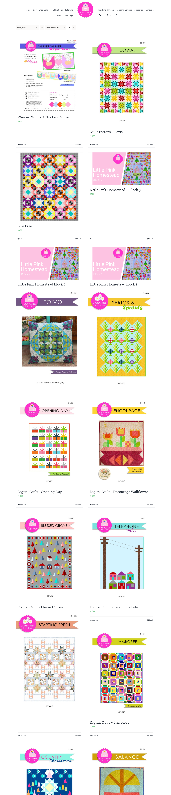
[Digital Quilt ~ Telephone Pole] (121, 557)
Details (79, 145)
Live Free (25, 226)
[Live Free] (49, 186)
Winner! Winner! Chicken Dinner (44, 117)
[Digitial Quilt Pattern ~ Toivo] (49, 338)
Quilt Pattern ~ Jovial (107, 132)
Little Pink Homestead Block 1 (113, 284)
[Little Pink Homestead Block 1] (121, 263)
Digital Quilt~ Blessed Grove (40, 607)
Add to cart (22, 145)
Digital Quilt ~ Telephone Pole (114, 607)
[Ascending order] (42, 27)
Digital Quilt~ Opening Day (40, 491)
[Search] (116, 15)
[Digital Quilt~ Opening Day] (49, 442)
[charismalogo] (85, 2)
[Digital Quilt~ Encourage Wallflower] (121, 442)
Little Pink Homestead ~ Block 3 (115, 190)
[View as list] (74, 27)
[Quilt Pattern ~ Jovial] (121, 82)
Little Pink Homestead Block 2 (41, 284)
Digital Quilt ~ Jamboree (109, 722)
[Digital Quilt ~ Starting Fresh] (49, 661)
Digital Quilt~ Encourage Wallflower (119, 491)
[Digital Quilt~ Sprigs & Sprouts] (121, 338)
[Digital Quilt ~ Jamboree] (121, 673)
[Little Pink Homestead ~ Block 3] (121, 168)
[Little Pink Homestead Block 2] (49, 263)
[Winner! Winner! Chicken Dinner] (49, 74)
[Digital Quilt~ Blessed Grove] (49, 557)
